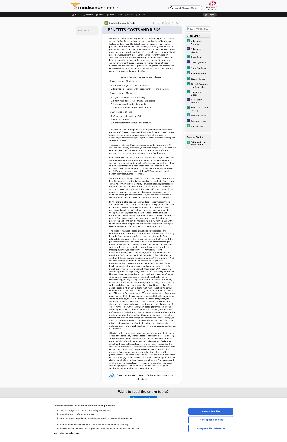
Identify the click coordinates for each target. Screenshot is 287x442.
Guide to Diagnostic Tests (122, 23)
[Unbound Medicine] (210, 5)
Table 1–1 (128, 68)
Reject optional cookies (211, 419)
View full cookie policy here (66, 433)
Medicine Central (107, 5)
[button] (141, 14)
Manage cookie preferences (210, 428)
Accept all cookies (210, 411)
